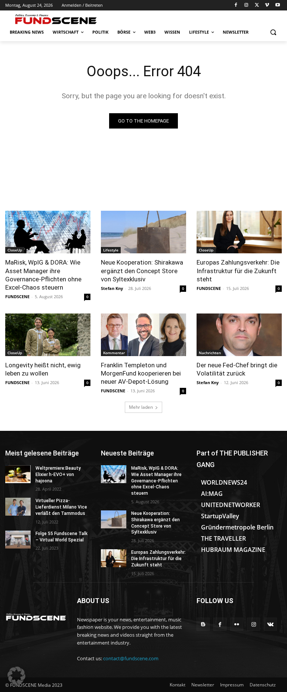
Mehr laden (141, 407)
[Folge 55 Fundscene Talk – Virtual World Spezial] (18, 540)
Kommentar (114, 352)
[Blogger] (203, 624)
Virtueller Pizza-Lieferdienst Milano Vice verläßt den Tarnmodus (61, 507)
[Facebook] (236, 5)
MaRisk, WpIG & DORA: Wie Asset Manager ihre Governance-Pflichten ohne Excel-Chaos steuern (43, 275)
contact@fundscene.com (130, 658)
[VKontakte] (270, 624)
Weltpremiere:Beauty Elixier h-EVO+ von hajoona (58, 475)
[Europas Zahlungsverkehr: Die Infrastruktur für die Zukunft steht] (239, 232)
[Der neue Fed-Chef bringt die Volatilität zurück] (239, 334)
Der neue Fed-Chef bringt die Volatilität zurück (237, 369)
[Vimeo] (267, 5)
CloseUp (14, 250)
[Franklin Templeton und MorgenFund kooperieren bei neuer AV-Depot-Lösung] (143, 334)
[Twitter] (257, 5)
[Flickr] (236, 624)
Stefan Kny (112, 288)
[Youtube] (277, 5)
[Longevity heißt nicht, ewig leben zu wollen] (47, 334)
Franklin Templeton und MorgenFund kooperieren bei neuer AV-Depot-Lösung (141, 373)
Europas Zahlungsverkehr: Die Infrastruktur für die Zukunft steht (238, 270)
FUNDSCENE (17, 296)
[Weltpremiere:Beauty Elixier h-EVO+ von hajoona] (18, 474)
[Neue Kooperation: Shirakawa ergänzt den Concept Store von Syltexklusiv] (143, 232)
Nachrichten (210, 352)
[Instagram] (246, 5)
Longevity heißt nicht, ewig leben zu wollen (43, 369)
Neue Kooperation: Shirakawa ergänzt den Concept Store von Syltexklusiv (142, 270)
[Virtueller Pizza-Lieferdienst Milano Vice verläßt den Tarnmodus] (18, 507)
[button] (273, 32)
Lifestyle (110, 250)
